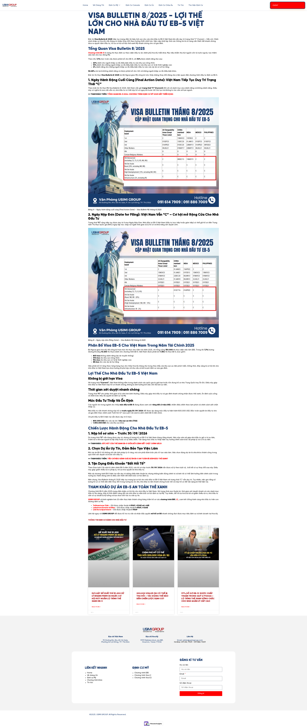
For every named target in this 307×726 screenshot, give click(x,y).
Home (85, 5)
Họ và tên (184, 665)
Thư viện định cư (196, 5)
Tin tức (181, 5)
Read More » (96, 607)
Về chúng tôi (98, 5)
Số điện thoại (185, 683)
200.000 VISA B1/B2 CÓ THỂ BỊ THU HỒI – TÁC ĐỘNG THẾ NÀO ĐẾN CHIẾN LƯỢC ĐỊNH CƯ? (152, 596)
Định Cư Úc (149, 5)
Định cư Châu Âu (166, 5)
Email (182, 674)
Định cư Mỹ (113, 5)
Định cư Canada (133, 5)
